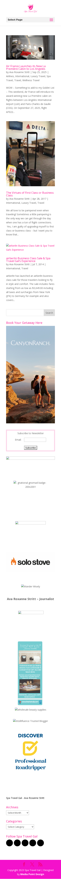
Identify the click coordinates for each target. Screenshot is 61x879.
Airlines (10, 76)
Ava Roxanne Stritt (19, 72)
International (22, 76)
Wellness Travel (30, 80)
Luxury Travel (37, 76)
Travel (17, 80)
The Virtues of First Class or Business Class (30, 194)
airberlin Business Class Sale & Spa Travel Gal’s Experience (28, 259)
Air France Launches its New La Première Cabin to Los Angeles (26, 67)
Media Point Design (32, 874)
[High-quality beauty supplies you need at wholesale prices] (30, 709)
